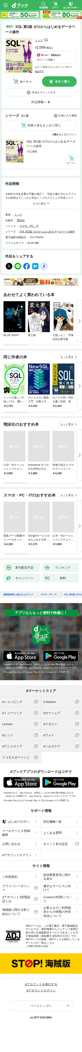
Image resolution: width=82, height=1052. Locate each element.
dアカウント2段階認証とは (16, 899)
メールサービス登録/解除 (16, 832)
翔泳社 (21, 220)
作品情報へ (39, 102)
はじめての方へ (19, 821)
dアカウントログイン (16, 855)
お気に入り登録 (67, 115)
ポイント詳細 (45, 59)
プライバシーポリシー (16, 888)
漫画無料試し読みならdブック (18, 594)
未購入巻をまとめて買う (44, 125)
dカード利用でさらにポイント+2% (52, 67)
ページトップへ (41, 1006)
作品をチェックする (44, 92)
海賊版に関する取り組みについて (16, 911)
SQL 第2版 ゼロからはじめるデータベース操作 (51, 144)
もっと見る (66, 357)
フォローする (46, 40)
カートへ (26, 81)
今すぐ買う (62, 81)
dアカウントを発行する (41, 984)
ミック (39, 40)
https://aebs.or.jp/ (38, 946)
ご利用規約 (9, 877)
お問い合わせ (11, 844)
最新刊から (70, 134)
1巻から (57, 134)
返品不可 (39, 71)
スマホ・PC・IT (28, 226)
